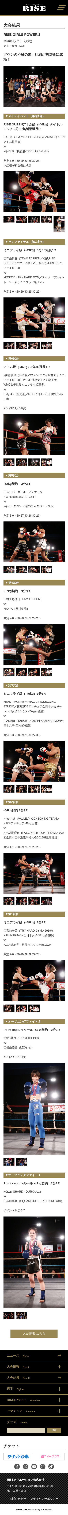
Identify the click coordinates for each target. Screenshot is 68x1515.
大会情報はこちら (34, 1333)
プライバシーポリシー (44, 1498)
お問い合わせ (17, 1498)
